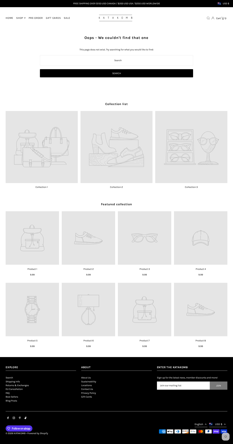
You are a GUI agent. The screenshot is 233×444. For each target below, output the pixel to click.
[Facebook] (8, 418)
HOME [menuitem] (9, 17)
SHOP (19, 17)
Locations (86, 385)
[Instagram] (14, 418)
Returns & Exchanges (17, 385)
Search (9, 377)
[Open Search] (208, 17)
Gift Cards (86, 396)
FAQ (8, 393)
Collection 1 (41, 187)
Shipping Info (13, 381)
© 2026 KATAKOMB (16, 433)
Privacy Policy (88, 393)
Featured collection (116, 204)
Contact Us (87, 389)
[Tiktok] (25, 418)
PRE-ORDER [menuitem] (36, 17)
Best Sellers (12, 396)
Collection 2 (116, 187)
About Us (86, 377)
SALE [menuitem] (67, 17)
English (199, 424)
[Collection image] (42, 147)
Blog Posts (11, 400)
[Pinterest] (20, 418)
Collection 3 (191, 187)
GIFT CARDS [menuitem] (53, 17)
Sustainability (88, 381)
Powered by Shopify (37, 433)
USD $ (226, 3)
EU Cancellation (14, 389)
